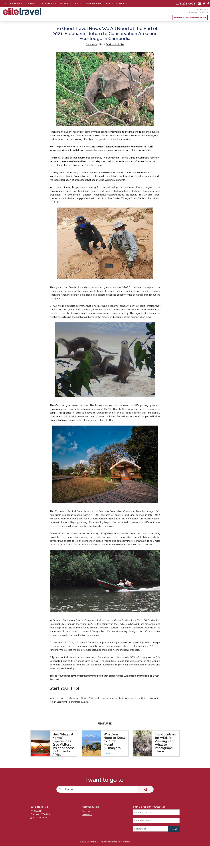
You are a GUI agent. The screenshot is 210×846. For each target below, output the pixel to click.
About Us (15, 3)
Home (4, 3)
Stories (109, 3)
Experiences (65, 3)
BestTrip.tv (121, 3)
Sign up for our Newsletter (190, 17)
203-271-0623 (185, 3)
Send (174, 829)
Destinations (32, 3)
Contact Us (87, 814)
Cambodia (91, 44)
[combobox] (96, 789)
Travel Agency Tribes (121, 841)
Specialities (48, 3)
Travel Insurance (93, 3)
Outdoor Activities (115, 44)
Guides (77, 3)
